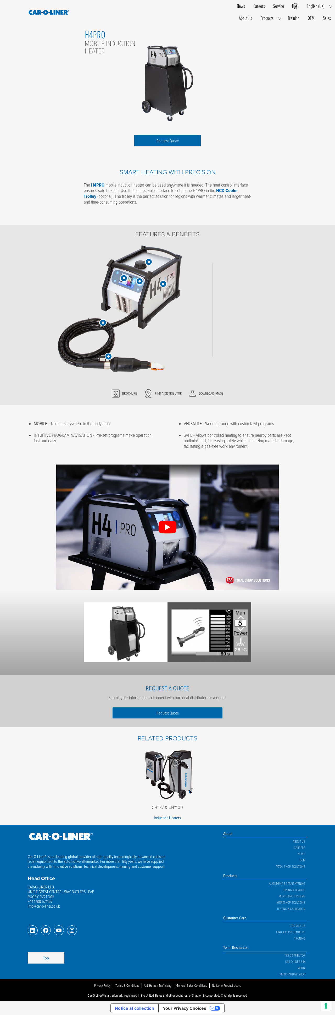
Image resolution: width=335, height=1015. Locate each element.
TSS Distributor (294, 955)
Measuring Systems (292, 896)
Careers (259, 5)
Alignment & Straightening (287, 883)
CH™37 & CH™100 (167, 807)
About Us (245, 17)
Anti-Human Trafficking (157, 985)
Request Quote (168, 141)
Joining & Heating (293, 889)
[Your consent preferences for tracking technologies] (326, 1006)
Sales (327, 17)
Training (293, 17)
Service (278, 5)
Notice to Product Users (226, 985)
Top (46, 958)
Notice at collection (134, 1008)
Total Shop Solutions (290, 866)
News (241, 5)
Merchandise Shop (292, 974)
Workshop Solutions (291, 902)
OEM (311, 17)
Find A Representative (290, 932)
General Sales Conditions (191, 985)
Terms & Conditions (127, 985)
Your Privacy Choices (184, 1008)
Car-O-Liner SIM (295, 961)
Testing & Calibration (291, 908)
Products (266, 17)
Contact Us (297, 925)
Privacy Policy (102, 985)
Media (301, 967)
